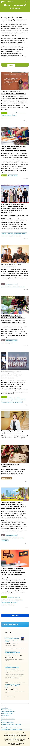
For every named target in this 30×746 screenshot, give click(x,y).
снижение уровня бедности (8, 604)
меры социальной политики (16, 599)
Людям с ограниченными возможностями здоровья (11, 729)
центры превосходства (7, 343)
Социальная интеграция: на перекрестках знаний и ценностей (13, 316)
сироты (14, 115)
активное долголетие (6, 538)
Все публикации (9, 696)
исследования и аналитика (11, 284)
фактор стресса (18, 402)
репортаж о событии (12, 175)
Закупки (2, 717)
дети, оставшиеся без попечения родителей (17, 112)
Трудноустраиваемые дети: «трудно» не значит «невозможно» (13, 92)
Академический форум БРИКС (20, 233)
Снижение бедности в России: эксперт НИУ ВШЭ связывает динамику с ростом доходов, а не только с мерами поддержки (13, 571)
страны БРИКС (5, 540)
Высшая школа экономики (8, 1)
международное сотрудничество (13, 236)
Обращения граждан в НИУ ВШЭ (8, 718)
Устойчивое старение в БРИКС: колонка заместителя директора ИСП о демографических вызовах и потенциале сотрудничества (13, 505)
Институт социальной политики (15, 6)
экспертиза (10, 233)
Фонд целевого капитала (6, 720)
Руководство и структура (6, 709)
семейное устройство (7, 115)
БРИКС (3, 236)
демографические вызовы (18, 538)
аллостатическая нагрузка (7, 399)
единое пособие (5, 599)
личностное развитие (6, 286)
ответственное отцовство (18, 286)
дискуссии (4, 233)
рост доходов (14, 602)
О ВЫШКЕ (3, 706)
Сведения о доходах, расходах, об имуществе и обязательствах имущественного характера (11, 725)
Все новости (14, 615)
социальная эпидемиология (8, 402)
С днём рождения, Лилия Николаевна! (10, 465)
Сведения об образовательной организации (10, 727)
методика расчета (6, 602)
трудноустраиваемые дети (7, 117)
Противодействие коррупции (7, 722)
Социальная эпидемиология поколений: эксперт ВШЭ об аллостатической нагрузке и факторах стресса (11, 375)
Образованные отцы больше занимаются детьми (11, 266)
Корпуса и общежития (5, 715)
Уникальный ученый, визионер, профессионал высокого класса (12, 432)
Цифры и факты (4, 707)
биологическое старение (20, 399)
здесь (14, 736)
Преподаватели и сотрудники (7, 713)
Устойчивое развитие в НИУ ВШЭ (8, 711)
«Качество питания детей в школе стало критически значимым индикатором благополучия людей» (14, 148)
